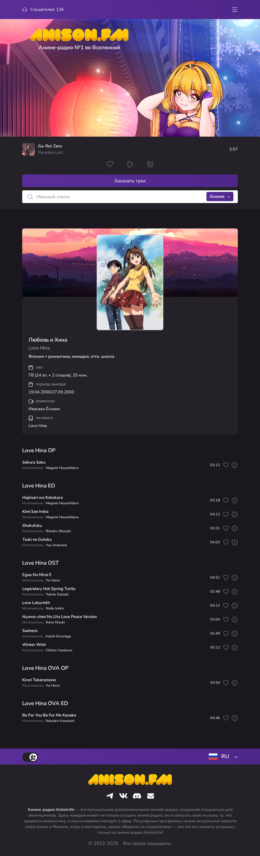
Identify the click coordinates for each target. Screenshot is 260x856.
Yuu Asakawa (56, 545)
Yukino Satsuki (57, 594)
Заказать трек (130, 181)
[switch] (30, 757)
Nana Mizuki (55, 622)
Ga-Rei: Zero (50, 146)
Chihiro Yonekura (59, 650)
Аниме (217, 196)
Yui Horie (53, 580)
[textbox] (222, 756)
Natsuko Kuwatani (60, 721)
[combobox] (222, 756)
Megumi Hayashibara (62, 468)
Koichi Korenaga (58, 636)
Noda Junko (55, 608)
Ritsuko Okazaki (58, 531)
